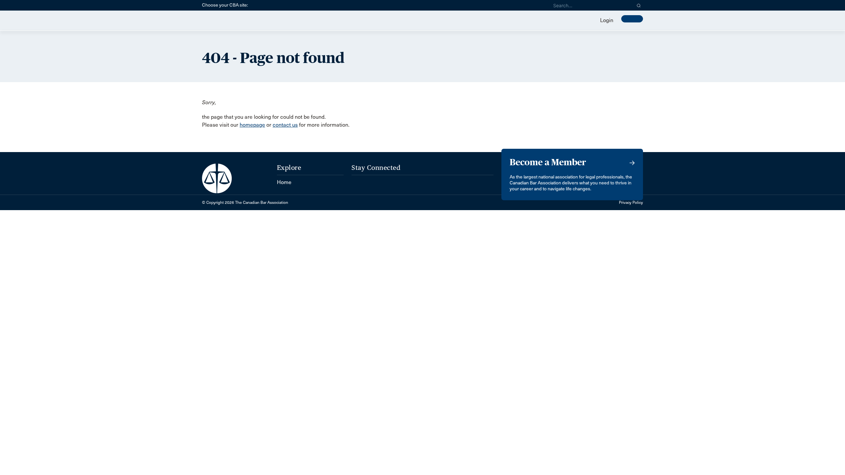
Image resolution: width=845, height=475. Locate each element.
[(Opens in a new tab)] (357, 179)
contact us (285, 125)
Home (284, 182)
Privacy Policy (631, 202)
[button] (639, 5)
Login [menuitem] (606, 20)
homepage (252, 125)
